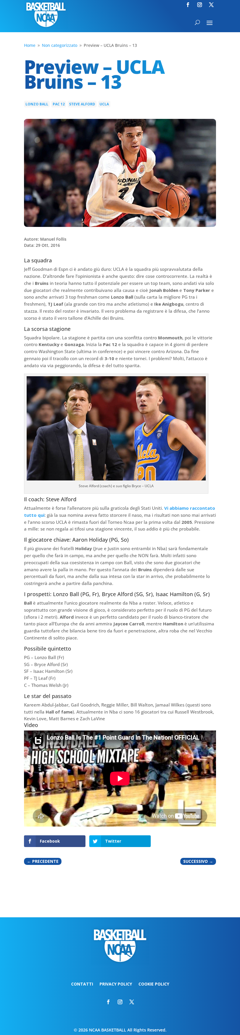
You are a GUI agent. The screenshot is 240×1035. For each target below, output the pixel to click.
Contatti (82, 984)
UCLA (104, 104)
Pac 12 (59, 104)
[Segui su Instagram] (199, 4)
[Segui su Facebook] (188, 4)
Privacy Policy (116, 984)
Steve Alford (82, 104)
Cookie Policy (153, 984)
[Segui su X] (211, 4)
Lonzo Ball (36, 104)
